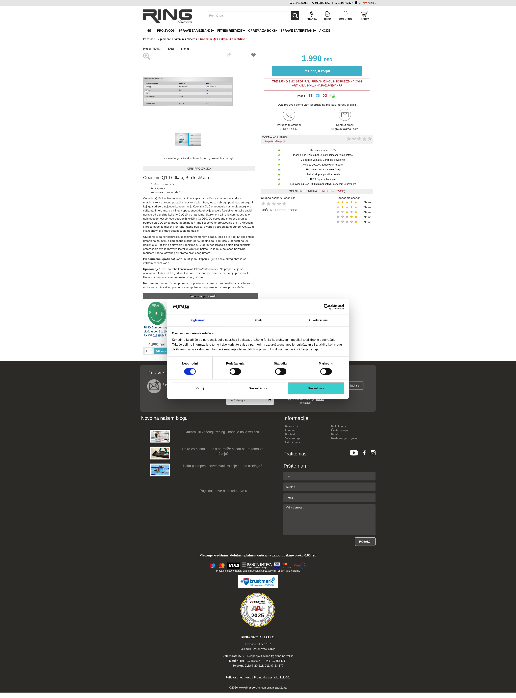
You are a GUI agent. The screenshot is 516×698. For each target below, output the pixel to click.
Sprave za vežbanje (195, 30)
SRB (371, 3)
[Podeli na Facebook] (310, 95)
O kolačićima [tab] (318, 320)
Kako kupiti (292, 426)
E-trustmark (292, 442)
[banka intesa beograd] (257, 565)
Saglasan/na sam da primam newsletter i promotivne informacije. (306, 399)
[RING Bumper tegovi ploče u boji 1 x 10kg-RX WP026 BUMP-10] (157, 313)
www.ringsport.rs (249, 687)
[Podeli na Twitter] (317, 95)
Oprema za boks (262, 30)
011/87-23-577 (274, 665)
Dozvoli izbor (258, 388)
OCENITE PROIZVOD (330, 191)
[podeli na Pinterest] (325, 95)
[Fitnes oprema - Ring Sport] (171, 16)
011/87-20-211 (254, 665)
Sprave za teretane (297, 30)
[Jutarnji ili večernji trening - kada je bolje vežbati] (160, 436)
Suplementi (164, 39)
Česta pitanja (339, 430)
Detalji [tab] (258, 320)
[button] (229, 54)
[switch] (235, 371)
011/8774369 (322, 2)
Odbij (200, 388)
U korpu (162, 351)
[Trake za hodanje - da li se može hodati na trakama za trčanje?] (160, 453)
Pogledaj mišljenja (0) (275, 141)
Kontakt (290, 434)
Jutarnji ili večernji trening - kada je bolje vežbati (222, 432)
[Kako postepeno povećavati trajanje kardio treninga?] (160, 470)
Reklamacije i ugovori (344, 438)
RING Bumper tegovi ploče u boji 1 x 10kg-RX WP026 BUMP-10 (157, 331)
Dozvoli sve (316, 388)
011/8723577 (345, 2)
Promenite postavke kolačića (272, 677)
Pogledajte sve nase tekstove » (223, 491)
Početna (148, 39)
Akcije (324, 30)
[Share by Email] (332, 95)
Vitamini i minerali (185, 39)
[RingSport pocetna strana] (151, 30)
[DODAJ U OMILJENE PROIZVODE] (253, 55)
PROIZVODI (165, 30)
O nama (290, 430)
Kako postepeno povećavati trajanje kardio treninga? (222, 466)
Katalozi (336, 434)
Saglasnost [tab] (198, 320)
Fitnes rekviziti (230, 30)
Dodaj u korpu (319, 71)
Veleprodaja (292, 438)
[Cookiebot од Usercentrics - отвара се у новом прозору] (326, 307)
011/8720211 (300, 2)
